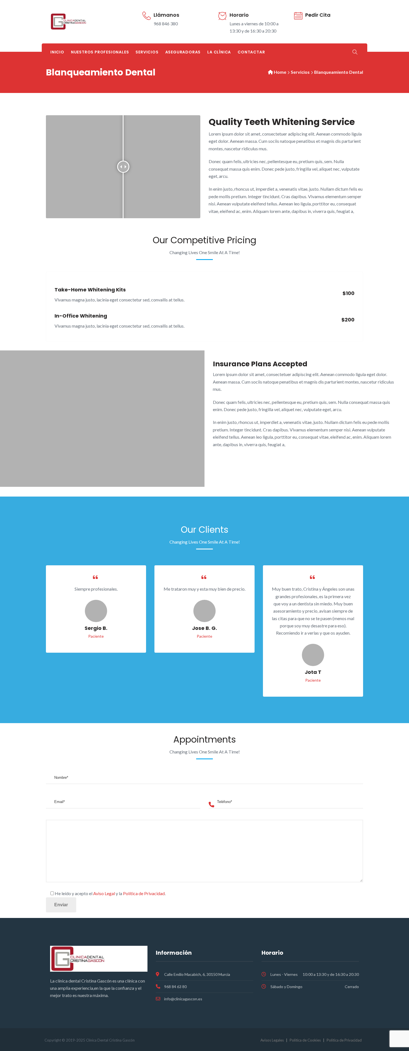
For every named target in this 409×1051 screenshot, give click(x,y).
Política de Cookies (305, 1040)
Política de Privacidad (144, 893)
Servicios (146, 52)
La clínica (219, 52)
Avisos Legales (272, 1040)
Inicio (57, 52)
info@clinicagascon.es (183, 998)
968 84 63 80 (175, 986)
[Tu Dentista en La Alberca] (82, 21)
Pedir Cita (318, 14)
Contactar (251, 52)
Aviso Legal (104, 893)
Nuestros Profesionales (100, 52)
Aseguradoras (183, 52)
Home (280, 72)
